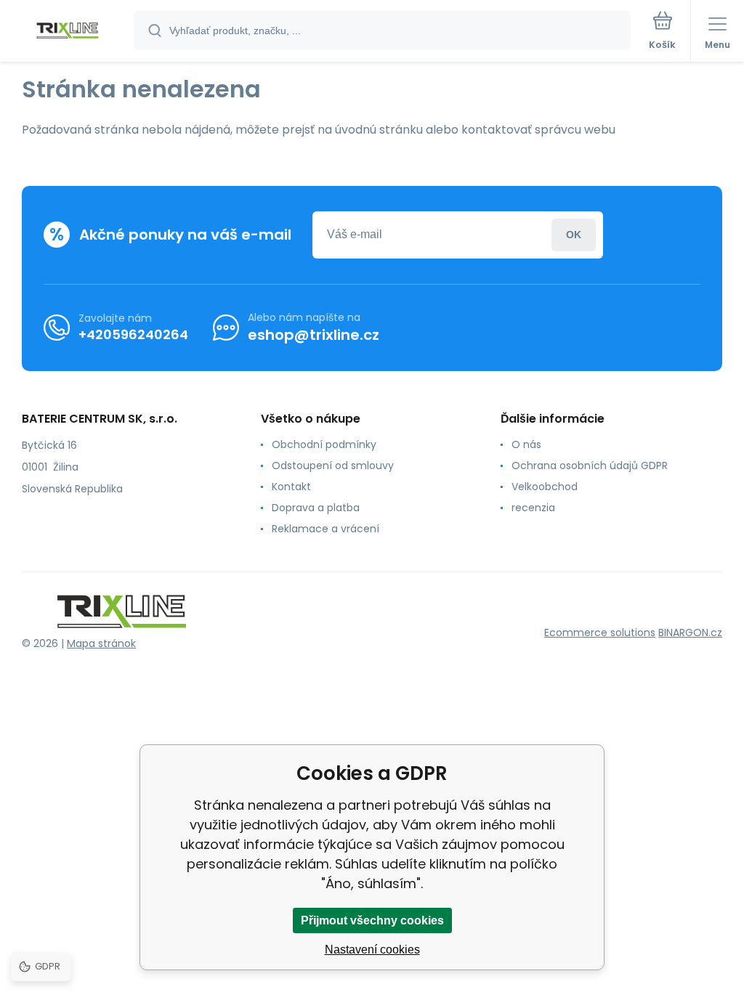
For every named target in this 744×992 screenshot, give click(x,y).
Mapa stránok (101, 643)
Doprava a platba (316, 507)
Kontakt (291, 486)
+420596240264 (133, 334)
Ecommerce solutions (599, 632)
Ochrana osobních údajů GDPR (590, 465)
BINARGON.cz (690, 632)
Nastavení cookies (372, 949)
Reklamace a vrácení (325, 528)
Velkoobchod (545, 486)
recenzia (533, 507)
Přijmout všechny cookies (372, 920)
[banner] (68, 31)
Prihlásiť (573, 235)
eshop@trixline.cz (313, 335)
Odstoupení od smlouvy (333, 465)
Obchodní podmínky (324, 444)
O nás (526, 444)
